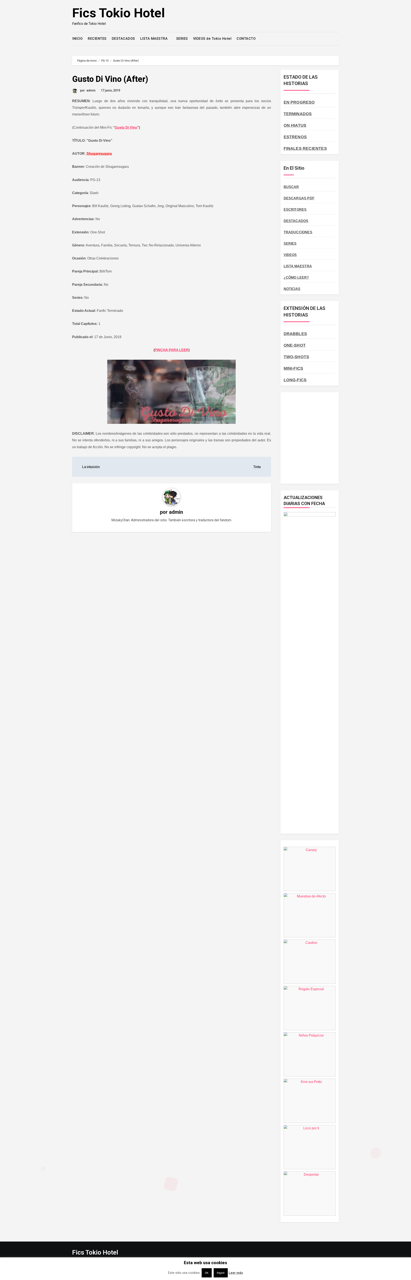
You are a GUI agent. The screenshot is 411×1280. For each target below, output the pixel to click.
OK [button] (206, 1272)
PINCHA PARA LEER (172, 350)
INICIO (77, 39)
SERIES (182, 39)
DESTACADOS (123, 39)
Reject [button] (221, 1272)
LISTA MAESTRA (154, 39)
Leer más (236, 1273)
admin (90, 90)
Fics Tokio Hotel (118, 13)
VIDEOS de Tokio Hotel (212, 39)
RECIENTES (97, 39)
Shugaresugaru (99, 153)
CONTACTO (246, 39)
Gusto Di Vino (126, 127)
